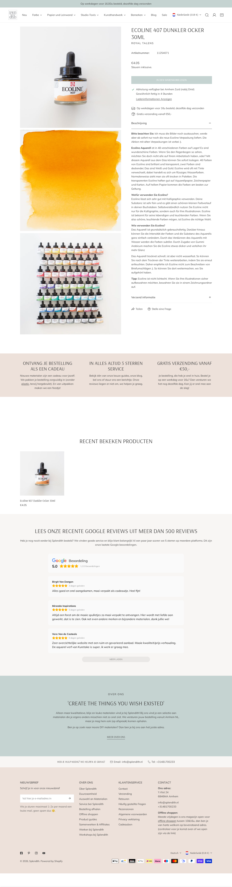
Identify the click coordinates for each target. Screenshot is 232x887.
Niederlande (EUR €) (187, 14)
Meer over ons (116, 737)
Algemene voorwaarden (133, 814)
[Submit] (70, 798)
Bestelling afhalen (89, 809)
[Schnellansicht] (60, 492)
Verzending (125, 793)
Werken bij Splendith (91, 829)
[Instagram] (36, 853)
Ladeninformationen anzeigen (154, 99)
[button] (222, 15)
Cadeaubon (125, 824)
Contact (123, 788)
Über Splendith (88, 788)
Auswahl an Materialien (93, 799)
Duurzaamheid (88, 793)
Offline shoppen (88, 814)
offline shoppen (167, 820)
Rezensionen (126, 809)
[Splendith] (12, 15)
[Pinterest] (29, 853)
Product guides (88, 819)
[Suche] (207, 15)
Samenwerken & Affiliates (94, 824)
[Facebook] (21, 853)
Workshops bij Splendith (93, 834)
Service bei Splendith (91, 804)
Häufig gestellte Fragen (132, 804)
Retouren (124, 799)
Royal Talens (142, 43)
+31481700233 (165, 761)
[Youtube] (44, 853)
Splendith (34, 861)
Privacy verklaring (129, 819)
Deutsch (174, 852)
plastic (25, 383)
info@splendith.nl (132, 761)
